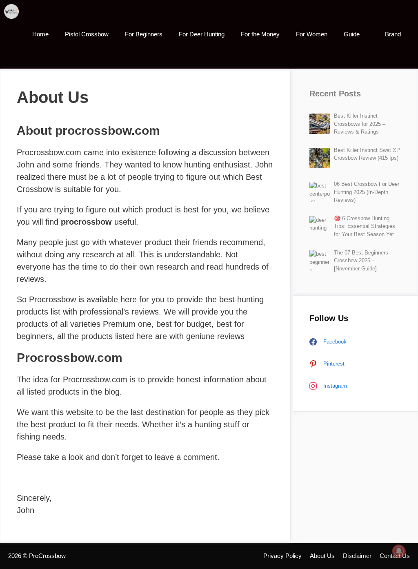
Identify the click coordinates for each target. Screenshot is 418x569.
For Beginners (143, 34)
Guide (352, 34)
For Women (311, 34)
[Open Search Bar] (406, 57)
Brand (393, 34)
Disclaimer (357, 555)
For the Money (260, 34)
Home (40, 34)
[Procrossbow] (13, 11)
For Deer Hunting (202, 34)
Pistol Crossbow (87, 34)
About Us (322, 555)
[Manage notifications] (398, 551)
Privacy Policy (282, 555)
